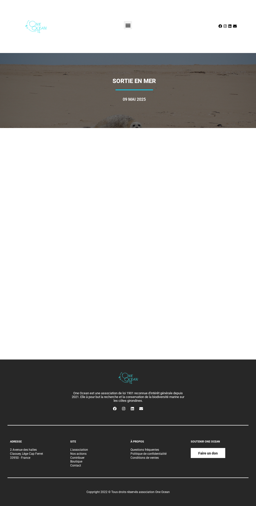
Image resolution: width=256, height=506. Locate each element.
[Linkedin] (230, 26)
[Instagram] (225, 26)
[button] (128, 25)
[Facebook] (220, 26)
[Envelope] (234, 26)
